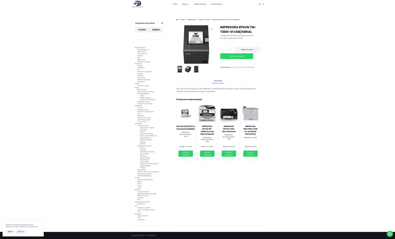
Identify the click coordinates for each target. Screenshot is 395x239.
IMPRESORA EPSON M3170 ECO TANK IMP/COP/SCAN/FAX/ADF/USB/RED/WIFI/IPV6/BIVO (185, 127)
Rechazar (21, 231)
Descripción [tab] (218, 81)
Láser (255, 137)
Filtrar (142, 30)
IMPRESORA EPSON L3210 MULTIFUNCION (229, 129)
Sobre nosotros (200, 4)
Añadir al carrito (247, 49)
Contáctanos (216, 4)
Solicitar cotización (236, 56)
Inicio (175, 4)
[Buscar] (263, 4)
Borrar (156, 30)
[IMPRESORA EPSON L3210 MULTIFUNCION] (229, 113)
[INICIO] (177, 19)
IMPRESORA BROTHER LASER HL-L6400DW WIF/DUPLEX (250, 130)
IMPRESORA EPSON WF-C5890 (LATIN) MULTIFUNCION (207, 130)
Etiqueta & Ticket (238, 67)
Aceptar (10, 231)
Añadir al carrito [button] (186, 146)
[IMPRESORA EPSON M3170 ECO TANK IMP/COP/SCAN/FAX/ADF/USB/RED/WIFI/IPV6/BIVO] (185, 113)
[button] (240, 56)
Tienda (185, 4)
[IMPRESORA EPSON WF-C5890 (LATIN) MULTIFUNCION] (207, 113)
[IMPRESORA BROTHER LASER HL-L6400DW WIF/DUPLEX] (250, 113)
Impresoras (250, 67)
